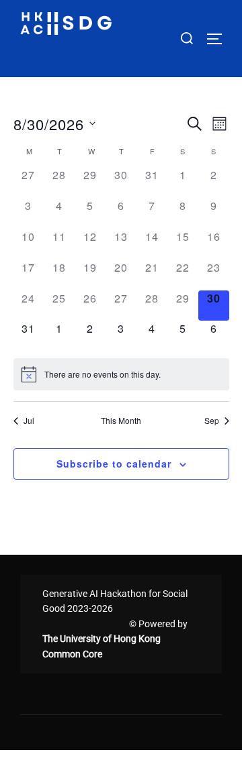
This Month (121, 420)
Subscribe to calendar (113, 463)
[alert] (121, 374)
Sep (211, 420)
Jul (29, 420)
